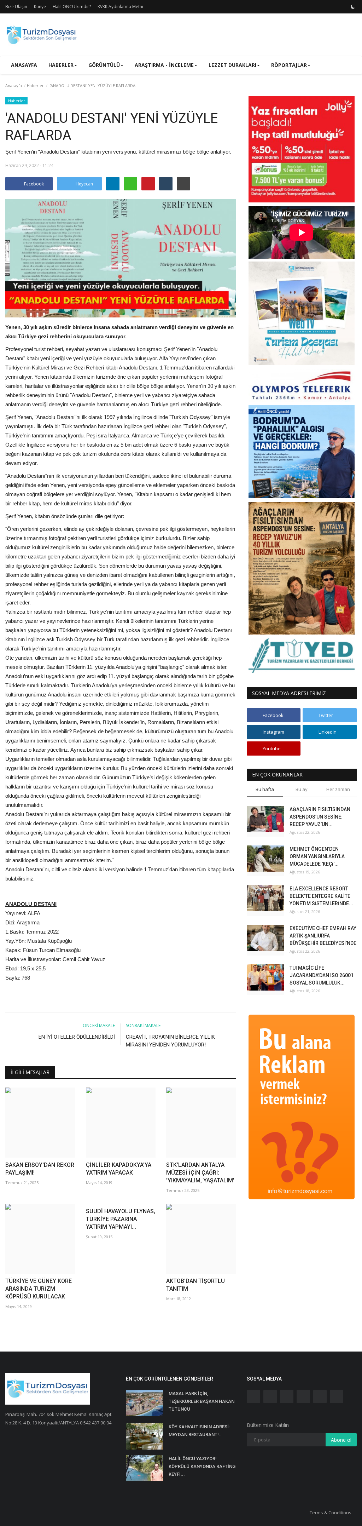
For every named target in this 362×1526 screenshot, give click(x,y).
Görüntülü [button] (104, 65)
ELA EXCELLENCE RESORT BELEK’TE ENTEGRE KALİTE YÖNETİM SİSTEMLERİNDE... (321, 896)
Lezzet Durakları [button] (232, 65)
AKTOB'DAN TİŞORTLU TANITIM (195, 1285)
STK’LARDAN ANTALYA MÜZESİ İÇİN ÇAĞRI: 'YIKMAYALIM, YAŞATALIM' (200, 1172)
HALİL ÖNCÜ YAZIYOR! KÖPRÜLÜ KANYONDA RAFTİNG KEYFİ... (202, 1466)
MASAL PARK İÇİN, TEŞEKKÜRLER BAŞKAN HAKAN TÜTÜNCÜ (201, 1401)
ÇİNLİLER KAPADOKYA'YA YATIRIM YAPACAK (118, 1168)
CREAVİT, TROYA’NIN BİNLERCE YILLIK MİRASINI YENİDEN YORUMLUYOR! (170, 1041)
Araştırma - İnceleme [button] (164, 65)
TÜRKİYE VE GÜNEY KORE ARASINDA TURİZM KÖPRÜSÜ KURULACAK (38, 1289)
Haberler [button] (61, 65)
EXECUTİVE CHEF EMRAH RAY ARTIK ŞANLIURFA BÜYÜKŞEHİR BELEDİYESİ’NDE (323, 935)
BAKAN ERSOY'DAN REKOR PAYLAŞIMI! (39, 1168)
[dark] (353, 6)
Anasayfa (24, 65)
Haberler (35, 85)
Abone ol (341, 1439)
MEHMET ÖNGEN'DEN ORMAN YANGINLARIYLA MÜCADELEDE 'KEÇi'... (317, 856)
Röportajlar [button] (289, 65)
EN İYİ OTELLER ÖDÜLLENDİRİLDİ (77, 1037)
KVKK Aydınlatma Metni (120, 7)
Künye (40, 7)
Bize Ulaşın (16, 7)
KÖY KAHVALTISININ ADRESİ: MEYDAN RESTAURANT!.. (199, 1430)
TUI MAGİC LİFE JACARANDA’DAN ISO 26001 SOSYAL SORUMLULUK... (322, 975)
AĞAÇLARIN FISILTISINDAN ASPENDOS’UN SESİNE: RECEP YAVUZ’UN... (320, 817)
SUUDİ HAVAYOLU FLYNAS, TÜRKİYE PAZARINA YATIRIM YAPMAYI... (120, 1219)
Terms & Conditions (330, 1512)
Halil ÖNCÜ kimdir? (72, 7)
